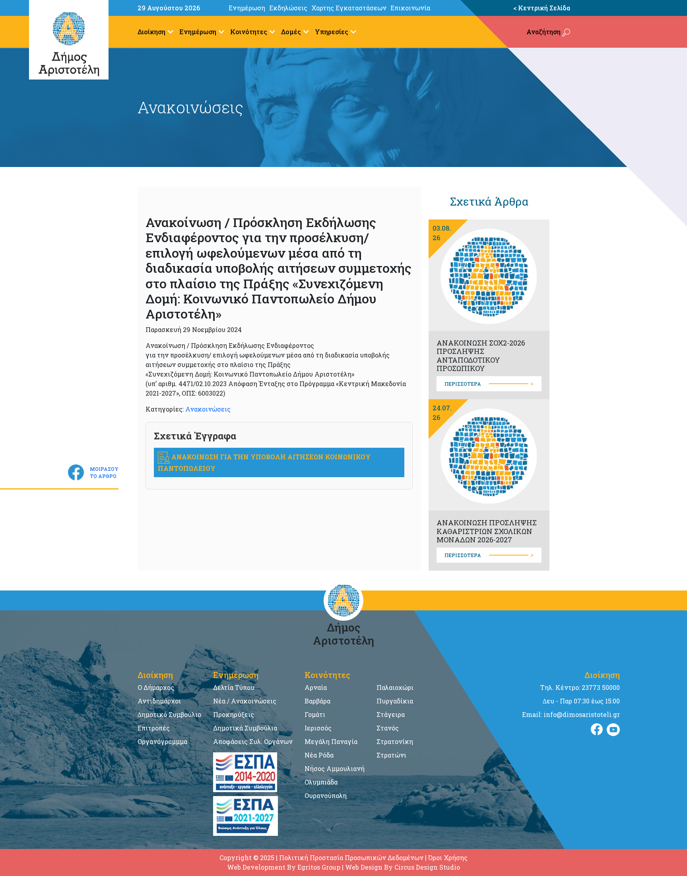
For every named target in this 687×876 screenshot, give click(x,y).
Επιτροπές (154, 728)
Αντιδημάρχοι (159, 701)
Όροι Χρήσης (448, 857)
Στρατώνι (391, 755)
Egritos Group (318, 867)
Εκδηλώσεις (288, 8)
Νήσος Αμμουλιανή (335, 768)
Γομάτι (315, 714)
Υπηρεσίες (331, 31)
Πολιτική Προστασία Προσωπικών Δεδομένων (351, 857)
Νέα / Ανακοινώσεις (244, 701)
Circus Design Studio (427, 867)
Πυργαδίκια (394, 701)
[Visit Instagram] (613, 729)
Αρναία (316, 687)
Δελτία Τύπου (233, 687)
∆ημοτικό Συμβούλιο (169, 714)
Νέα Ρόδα (319, 755)
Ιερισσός (318, 728)
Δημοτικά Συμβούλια (245, 728)
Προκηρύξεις (233, 714)
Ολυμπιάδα (321, 782)
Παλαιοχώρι (394, 687)
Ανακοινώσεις (208, 409)
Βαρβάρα (317, 701)
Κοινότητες (248, 31)
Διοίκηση (151, 31)
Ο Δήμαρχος (156, 687)
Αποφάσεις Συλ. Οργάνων (253, 741)
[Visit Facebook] (597, 729)
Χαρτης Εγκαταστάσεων (348, 8)
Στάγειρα (390, 714)
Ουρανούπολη (326, 795)
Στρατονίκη (394, 741)
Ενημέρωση (247, 8)
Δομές (291, 31)
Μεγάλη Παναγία (331, 741)
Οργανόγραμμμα (162, 741)
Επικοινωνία (410, 8)
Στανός (387, 728)
